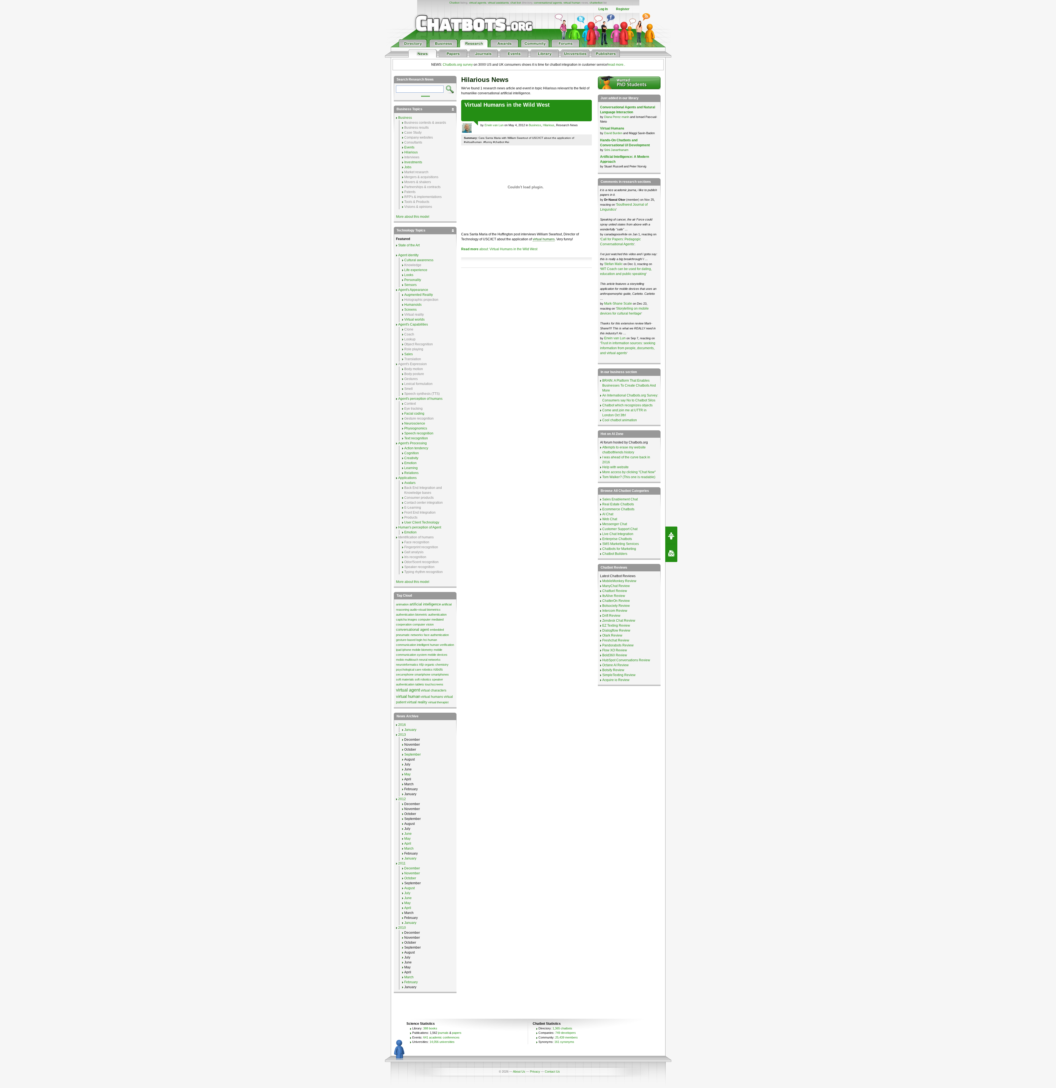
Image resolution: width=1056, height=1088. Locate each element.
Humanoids (413, 305)
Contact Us (552, 1071)
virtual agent (408, 690)
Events (409, 147)
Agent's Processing (412, 443)
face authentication (436, 635)
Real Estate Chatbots (618, 504)
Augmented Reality (418, 295)
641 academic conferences (441, 1037)
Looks (408, 275)
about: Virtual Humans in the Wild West (499, 249)
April (407, 843)
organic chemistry (437, 664)
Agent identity (408, 255)
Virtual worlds (414, 319)
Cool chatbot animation (619, 420)
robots (438, 669)
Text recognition (416, 438)
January (410, 730)
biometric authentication (431, 614)
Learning (411, 468)
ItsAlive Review (613, 596)
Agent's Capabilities (413, 324)
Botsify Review (613, 670)
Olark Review (612, 635)
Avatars (410, 483)
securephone (405, 674)
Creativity (411, 458)
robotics (427, 669)
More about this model (412, 217)
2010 (402, 928)
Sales (408, 354)
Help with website (615, 467)
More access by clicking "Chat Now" (629, 472)
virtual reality (417, 702)
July (407, 893)
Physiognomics (415, 428)
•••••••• (425, 95)
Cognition (411, 453)
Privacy (535, 1071)
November (412, 873)
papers (456, 1032)
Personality (412, 280)
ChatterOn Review (616, 601)
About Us (519, 1071)
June (408, 834)
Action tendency (416, 448)
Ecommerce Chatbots (618, 509)
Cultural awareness (418, 260)
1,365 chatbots (562, 1028)
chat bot (515, 2)
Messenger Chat (614, 524)
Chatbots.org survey (458, 65)
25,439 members (566, 1037)
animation (402, 604)
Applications (407, 478)
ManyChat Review (616, 586)
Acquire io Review (615, 680)
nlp (421, 664)
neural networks (430, 659)
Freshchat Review (615, 640)
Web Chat (609, 519)
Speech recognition (418, 433)
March (409, 848)
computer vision (423, 624)
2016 (402, 725)
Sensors (410, 285)
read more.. (616, 65)
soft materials (405, 679)
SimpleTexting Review (619, 675)
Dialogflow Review (616, 630)
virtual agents (477, 2)
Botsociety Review (616, 606)
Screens (410, 310)
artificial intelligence (425, 604)
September (412, 754)
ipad (399, 649)
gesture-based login (409, 639)
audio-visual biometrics (425, 609)
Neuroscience (414, 423)
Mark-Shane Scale (618, 303)
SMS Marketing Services (620, 544)
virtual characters (433, 690)
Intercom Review (614, 611)
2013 (402, 735)
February (411, 982)
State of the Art (409, 245)
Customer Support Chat (619, 529)
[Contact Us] (671, 553)
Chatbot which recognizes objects (627, 405)
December (412, 868)
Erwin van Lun (494, 125)
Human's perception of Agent (419, 527)
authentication (405, 614)
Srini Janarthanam (616, 150)
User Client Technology (421, 522)
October (410, 878)
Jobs (407, 167)
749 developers (565, 1032)
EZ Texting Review (616, 625)
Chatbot (454, 2)
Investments (413, 162)
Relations (411, 473)
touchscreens (434, 684)
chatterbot (596, 2)
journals (443, 1032)
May (407, 774)
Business (535, 125)
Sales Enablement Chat (620, 499)
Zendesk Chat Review (618, 620)
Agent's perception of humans (420, 399)
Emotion (410, 463)
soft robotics (423, 679)
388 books (430, 1028)
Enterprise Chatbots (617, 539)
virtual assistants (498, 2)
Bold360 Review (614, 655)
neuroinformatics (407, 664)
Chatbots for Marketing (619, 549)
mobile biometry (422, 649)
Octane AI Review (615, 665)
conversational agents (548, 2)
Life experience (415, 270)
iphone (406, 649)
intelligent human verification (435, 644)
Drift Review (611, 616)
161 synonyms (564, 1041)
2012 (402, 799)
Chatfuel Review (614, 591)
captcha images (406, 619)
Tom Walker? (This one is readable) (628, 477)
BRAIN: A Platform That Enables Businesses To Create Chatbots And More (629, 385)
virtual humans (544, 239)
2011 (402, 863)
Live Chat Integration (617, 534)
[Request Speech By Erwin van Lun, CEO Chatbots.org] (671, 535)
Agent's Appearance (413, 290)
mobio (400, 659)
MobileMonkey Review (619, 581)
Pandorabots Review (618, 645)
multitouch (411, 659)
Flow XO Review (614, 650)
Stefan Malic (613, 264)
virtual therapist (438, 702)
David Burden (613, 133)
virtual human (572, 2)
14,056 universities (442, 1041)
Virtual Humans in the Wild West (507, 105)
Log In (603, 9)
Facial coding (414, 413)
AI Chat (607, 514)
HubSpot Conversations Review (626, 660)
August (409, 888)
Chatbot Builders (614, 554)
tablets (419, 684)
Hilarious (548, 125)
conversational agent (412, 629)
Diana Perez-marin (616, 117)
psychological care (408, 669)
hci (425, 639)
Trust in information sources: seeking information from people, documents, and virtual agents (627, 348)
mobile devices (437, 654)
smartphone (422, 674)
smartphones (440, 674)
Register (622, 9)
